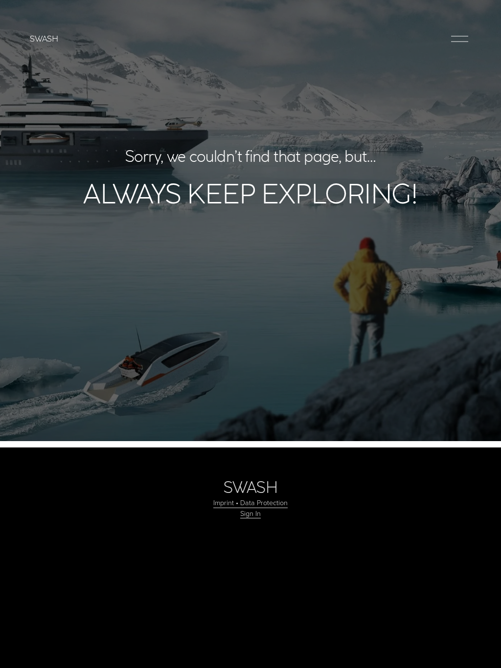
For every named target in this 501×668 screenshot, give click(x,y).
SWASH (44, 39)
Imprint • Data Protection (250, 502)
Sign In (250, 513)
